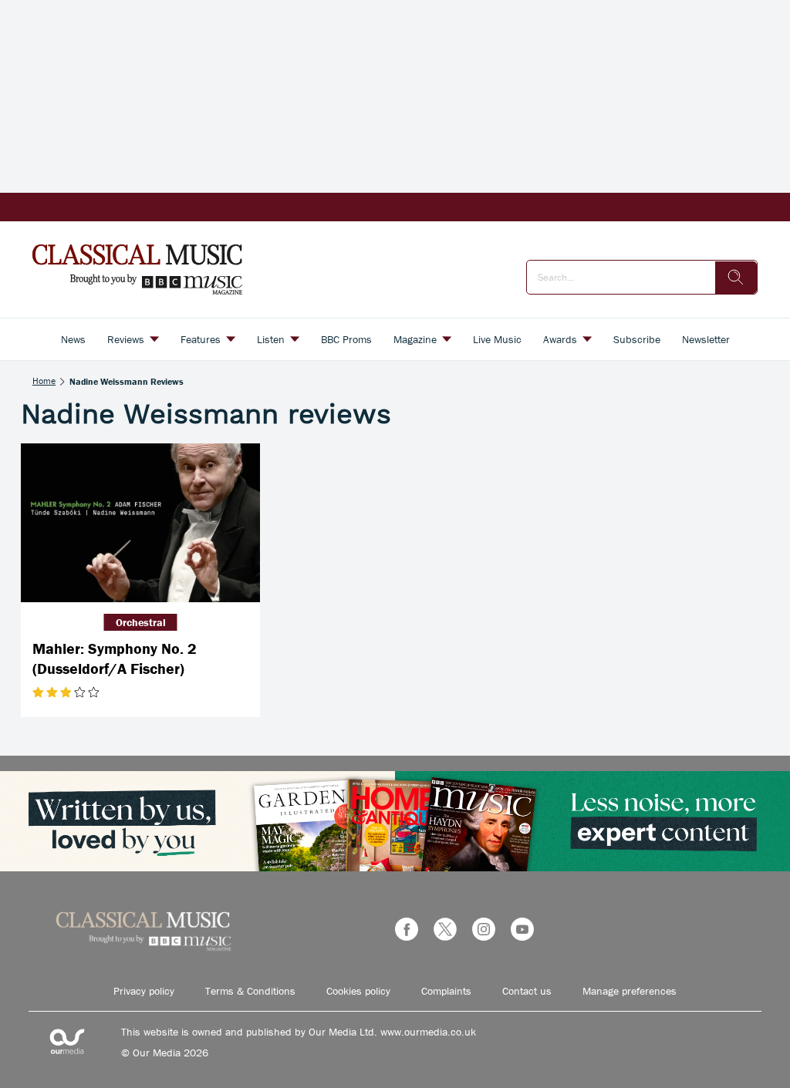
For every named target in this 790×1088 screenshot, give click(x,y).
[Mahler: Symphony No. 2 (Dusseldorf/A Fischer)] (140, 523)
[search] (736, 277)
